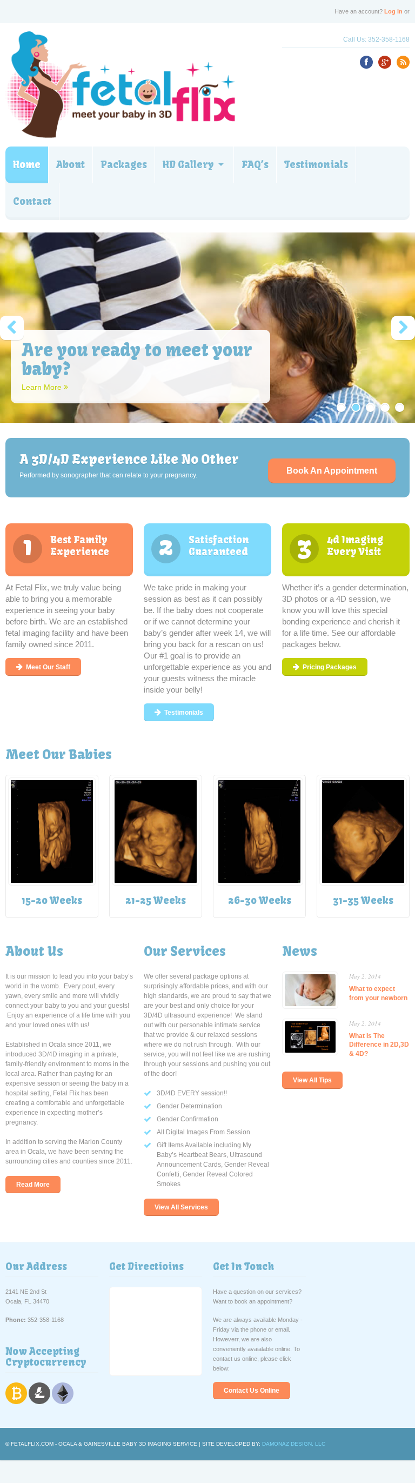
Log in (393, 11)
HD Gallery (188, 164)
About (70, 164)
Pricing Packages (330, 667)
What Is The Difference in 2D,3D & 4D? (379, 1045)
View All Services (181, 1207)
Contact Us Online (251, 1390)
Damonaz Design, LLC (293, 1444)
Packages (124, 164)
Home (27, 164)
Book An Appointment (331, 470)
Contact (32, 201)
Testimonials (316, 164)
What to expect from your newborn (378, 993)
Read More (33, 1184)
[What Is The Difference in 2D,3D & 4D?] (310, 1026)
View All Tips (312, 1080)
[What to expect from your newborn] (310, 979)
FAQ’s (255, 164)
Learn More (43, 387)
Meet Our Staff (48, 667)
